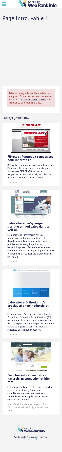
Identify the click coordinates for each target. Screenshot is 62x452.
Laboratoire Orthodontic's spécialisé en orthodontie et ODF (28, 305)
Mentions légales (31, 439)
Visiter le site (37, 177)
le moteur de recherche (33, 99)
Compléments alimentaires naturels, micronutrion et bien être (29, 378)
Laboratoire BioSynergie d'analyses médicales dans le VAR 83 (28, 226)
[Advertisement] (31, 53)
